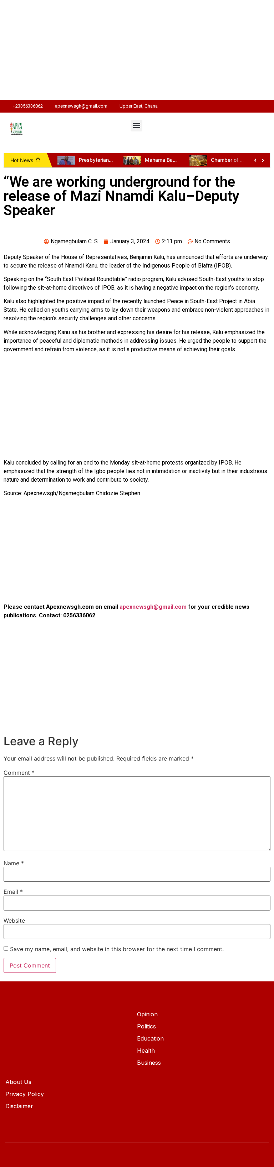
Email (13, 891)
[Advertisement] (137, 50)
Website (14, 920)
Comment (19, 773)
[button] (136, 125)
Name (14, 863)
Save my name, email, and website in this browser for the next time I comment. (117, 949)
